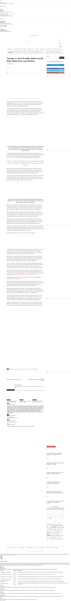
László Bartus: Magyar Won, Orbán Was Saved (53, 51)
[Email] (19, 70)
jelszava (1, 9)
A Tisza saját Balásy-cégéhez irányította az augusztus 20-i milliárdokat (55, 502)
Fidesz (58, 527)
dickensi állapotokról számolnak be (34, 266)
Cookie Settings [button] (3, 555)
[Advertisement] (25, 314)
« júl (55, 521)
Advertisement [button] (2, 594)
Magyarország (12, 54)
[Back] (0, 1)
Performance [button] (2, 588)
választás (58, 538)
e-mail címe (2, 18)
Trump (51, 538)
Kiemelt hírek (16, 54)
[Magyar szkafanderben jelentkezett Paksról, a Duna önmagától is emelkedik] (55, 488)
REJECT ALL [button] (8, 555)
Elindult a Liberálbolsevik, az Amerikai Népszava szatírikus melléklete (55, 473)
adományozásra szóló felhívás (12, 157)
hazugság (62, 527)
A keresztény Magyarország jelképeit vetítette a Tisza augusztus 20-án (54, 454)
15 (60, 514)
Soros (57, 537)
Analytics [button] (1, 591)
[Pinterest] (12, 70)
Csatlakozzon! (61, 70)
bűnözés (59, 524)
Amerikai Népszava (10, 63)
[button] (27, 42)
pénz (47, 537)
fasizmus (54, 527)
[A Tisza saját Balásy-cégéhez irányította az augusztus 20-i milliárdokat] (55, 498)
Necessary (2, 567)
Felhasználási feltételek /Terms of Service (7, 13)
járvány (48, 530)
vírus (47, 540)
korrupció (55, 530)
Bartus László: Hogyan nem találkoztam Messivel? (35, 51)
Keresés (48, 56)
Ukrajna (54, 538)
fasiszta (50, 527)
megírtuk (10, 204)
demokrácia (51, 525)
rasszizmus (50, 537)
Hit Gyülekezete (50, 528)
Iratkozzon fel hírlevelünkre (55, 65)
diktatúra (56, 525)
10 (47, 514)
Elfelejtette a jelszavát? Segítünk (6, 11)
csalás (48, 525)
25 (50, 517)
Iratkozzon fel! (61, 72)
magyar (48, 532)
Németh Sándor (56, 533)
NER (48, 533)
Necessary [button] (2, 566)
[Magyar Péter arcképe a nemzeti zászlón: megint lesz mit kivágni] (25, 396)
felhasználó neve (3, 6)
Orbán (49, 535)
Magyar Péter (57, 532)
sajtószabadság (54, 537)
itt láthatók (20, 114)
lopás (59, 530)
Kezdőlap (8, 54)
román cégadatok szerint (20, 103)
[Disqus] (25, 415)
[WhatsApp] (14, 70)
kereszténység (51, 530)
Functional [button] (1, 585)
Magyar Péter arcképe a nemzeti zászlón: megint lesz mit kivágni (55, 463)
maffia (61, 530)
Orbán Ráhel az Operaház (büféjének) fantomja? (14, 379)
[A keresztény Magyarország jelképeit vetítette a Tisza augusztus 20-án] (13, 396)
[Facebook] (59, 39)
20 (55, 516)
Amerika (48, 524)
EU (47, 527)
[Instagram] (59, 40)
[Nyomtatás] (21, 70)
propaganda (57, 535)
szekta (60, 537)
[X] (59, 42)
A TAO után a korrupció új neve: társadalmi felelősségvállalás (53, 482)
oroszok (53, 535)
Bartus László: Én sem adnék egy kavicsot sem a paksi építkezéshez (17, 52)
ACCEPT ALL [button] (13, 555)
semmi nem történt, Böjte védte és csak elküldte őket (24, 274)
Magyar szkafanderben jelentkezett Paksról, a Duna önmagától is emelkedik (55, 492)
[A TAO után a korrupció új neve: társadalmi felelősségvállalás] (55, 479)
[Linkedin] (17, 70)
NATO (60, 532)
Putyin (62, 535)
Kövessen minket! (61, 68)
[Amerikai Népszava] (10, 386)
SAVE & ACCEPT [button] (3, 600)
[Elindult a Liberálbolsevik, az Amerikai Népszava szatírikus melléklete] (38, 396)
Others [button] (1, 597)
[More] (23, 70)
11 (50, 514)
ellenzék (61, 525)
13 (55, 514)
